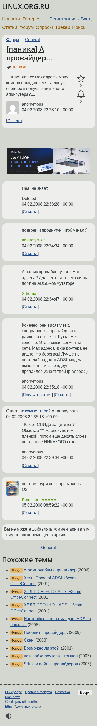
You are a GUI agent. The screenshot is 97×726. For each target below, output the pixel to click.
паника (19, 67)
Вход (86, 18)
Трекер (62, 27)
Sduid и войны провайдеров (51, 664)
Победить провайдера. (46, 632)
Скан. (29, 640)
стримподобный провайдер (50, 570)
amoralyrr (30, 240)
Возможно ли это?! (42, 648)
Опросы (44, 27)
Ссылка (14, 121)
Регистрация (63, 18)
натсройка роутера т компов (51, 656)
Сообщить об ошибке (21, 702)
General (32, 39)
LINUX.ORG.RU (25, 6)
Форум (26, 27)
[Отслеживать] (81, 94)
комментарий (38, 411)
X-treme (29, 293)
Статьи (9, 27)
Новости (11, 18)
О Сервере (13, 692)
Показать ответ (37, 395)
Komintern (31, 499)
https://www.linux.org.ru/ (23, 706)
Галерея (32, 18)
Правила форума (38, 692)
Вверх (85, 693)
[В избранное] (81, 78)
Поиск (78, 27)
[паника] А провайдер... (29, 53)
